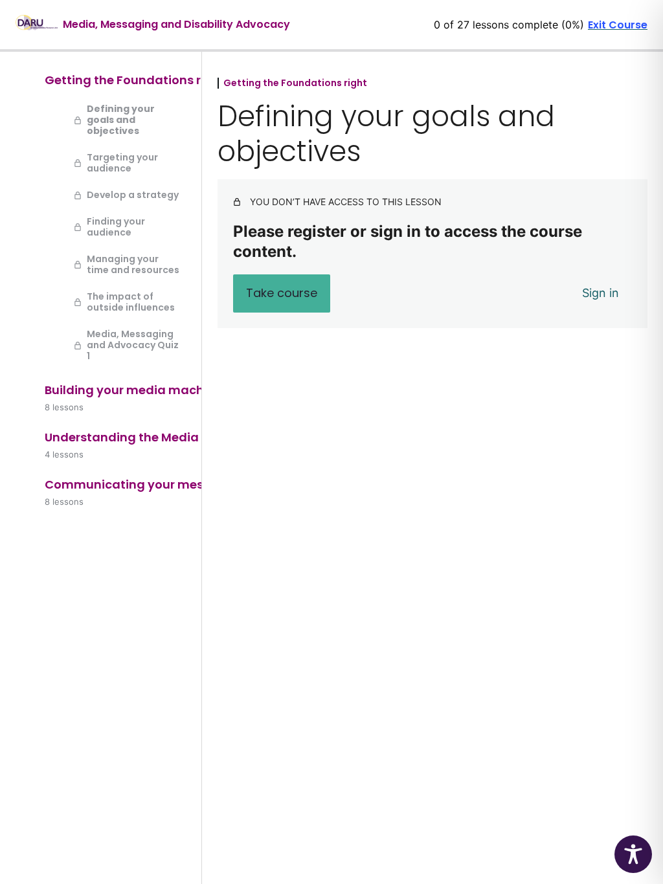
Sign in (600, 293)
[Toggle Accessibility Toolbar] (633, 854)
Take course (281, 293)
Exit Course (617, 24)
